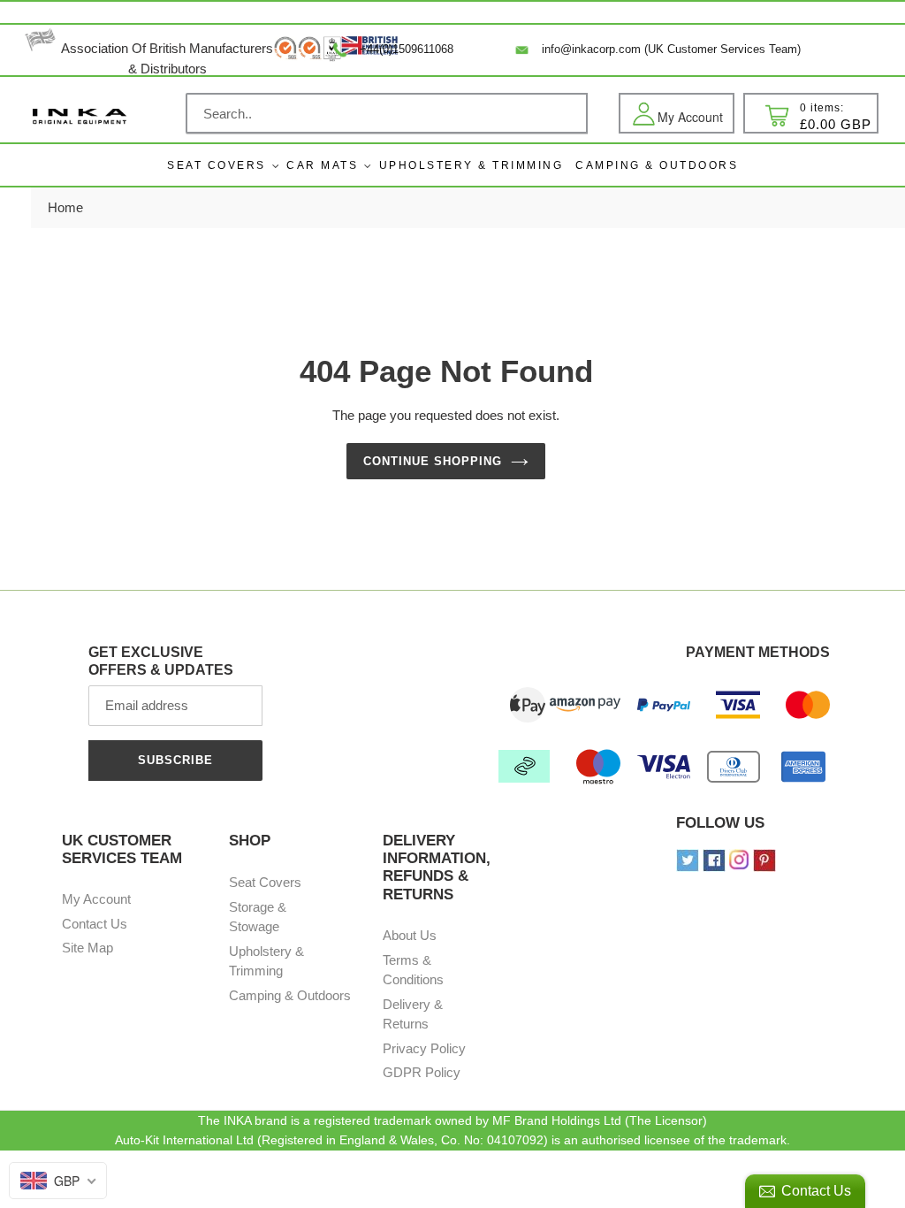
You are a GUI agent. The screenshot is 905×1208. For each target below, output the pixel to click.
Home (65, 207)
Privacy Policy (424, 1048)
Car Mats (322, 165)
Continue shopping (433, 461)
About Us (410, 935)
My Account (96, 898)
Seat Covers (216, 165)
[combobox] (387, 113)
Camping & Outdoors (290, 995)
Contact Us (94, 923)
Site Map (87, 947)
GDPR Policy (421, 1072)
